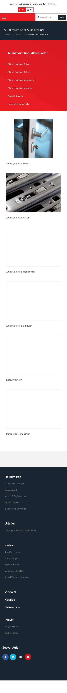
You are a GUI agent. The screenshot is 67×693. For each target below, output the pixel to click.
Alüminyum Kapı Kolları (18, 64)
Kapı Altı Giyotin (15, 96)
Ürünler (18, 34)
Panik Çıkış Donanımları (19, 104)
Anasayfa (7, 34)
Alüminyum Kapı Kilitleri (19, 72)
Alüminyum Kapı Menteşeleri (21, 80)
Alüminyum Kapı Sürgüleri (20, 88)
